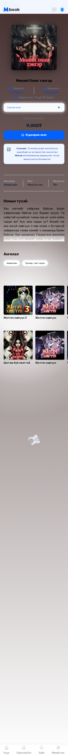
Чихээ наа (51, 92)
